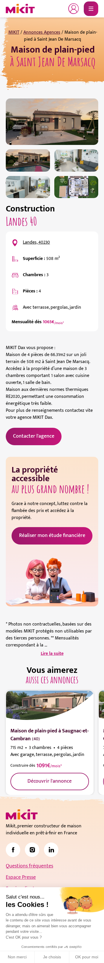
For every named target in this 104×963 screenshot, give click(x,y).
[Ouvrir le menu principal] (91, 8)
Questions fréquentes (29, 866)
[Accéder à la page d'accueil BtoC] (20, 8)
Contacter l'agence (33, 436)
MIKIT (13, 32)
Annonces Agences (41, 32)
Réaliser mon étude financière (52, 535)
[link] (13, 849)
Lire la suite (52, 653)
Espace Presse (21, 877)
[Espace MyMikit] (73, 8)
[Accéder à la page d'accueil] (22, 814)
